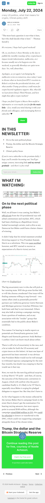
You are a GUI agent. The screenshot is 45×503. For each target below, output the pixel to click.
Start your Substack (16, 492)
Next (37, 474)
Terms (31, 484)
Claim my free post (22, 457)
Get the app (34, 492)
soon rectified (35, 243)
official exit (6, 215)
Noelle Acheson (13, 22)
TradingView (15, 281)
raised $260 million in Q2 (22, 412)
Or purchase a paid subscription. (22, 463)
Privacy (24, 484)
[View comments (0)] (12, 30)
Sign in (40, 3)
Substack (11, 498)
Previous (9, 474)
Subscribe (31, 3)
